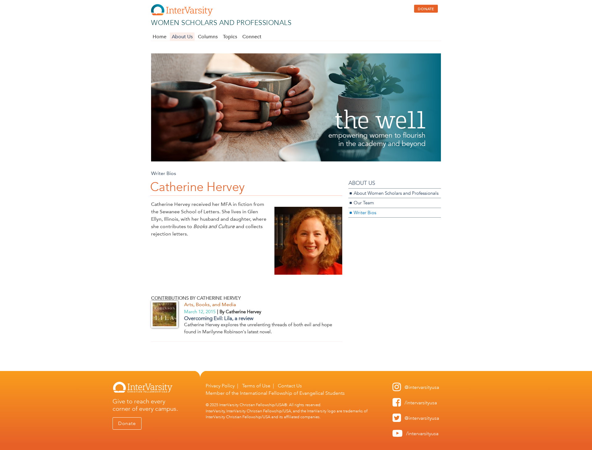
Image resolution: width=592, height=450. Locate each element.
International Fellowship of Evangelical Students (292, 393)
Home (159, 36)
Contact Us (290, 386)
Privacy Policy (220, 386)
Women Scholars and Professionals (221, 23)
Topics (230, 36)
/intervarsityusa (421, 403)
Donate (127, 423)
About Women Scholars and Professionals (396, 193)
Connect (251, 36)
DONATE (426, 8)
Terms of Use (256, 386)
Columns (208, 36)
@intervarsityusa (422, 387)
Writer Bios (163, 173)
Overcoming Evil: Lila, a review (218, 318)
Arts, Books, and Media (210, 304)
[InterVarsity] (182, 14)
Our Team (364, 203)
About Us (182, 36)
